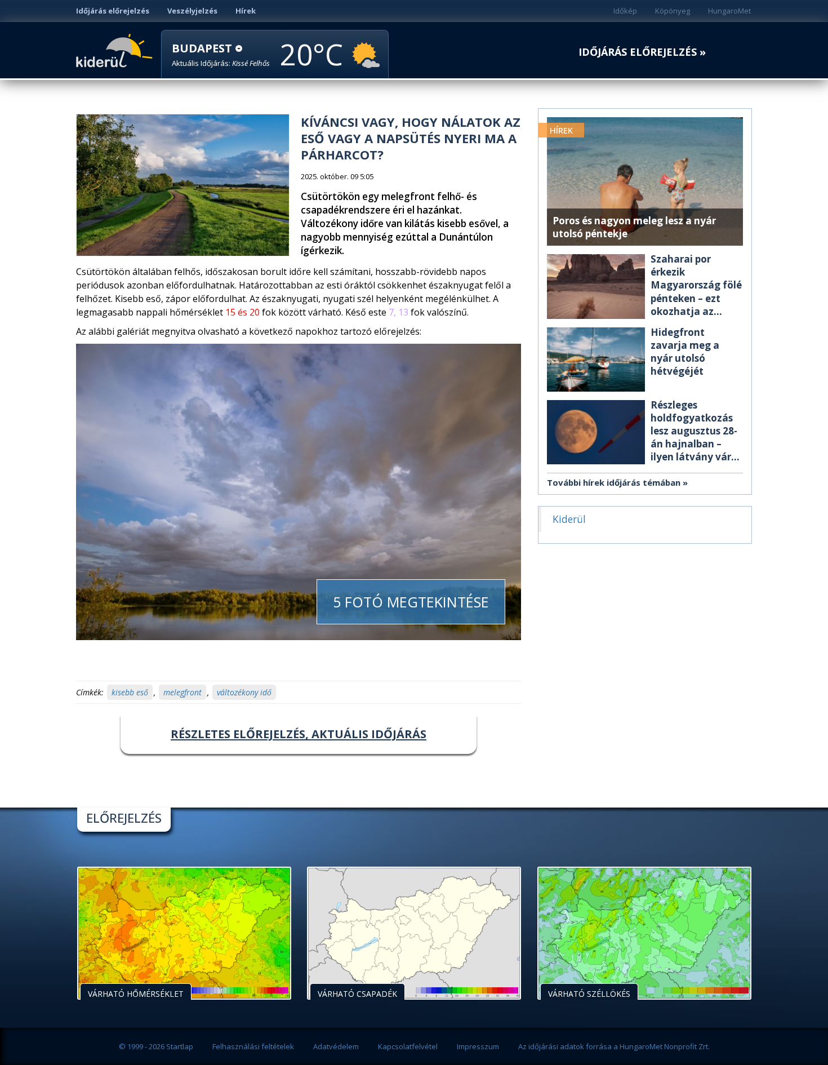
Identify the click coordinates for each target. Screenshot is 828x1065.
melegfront (182, 692)
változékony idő (244, 692)
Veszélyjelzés (192, 11)
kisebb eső (130, 692)
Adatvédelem (336, 1046)
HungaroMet (729, 11)
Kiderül (116, 50)
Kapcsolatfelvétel (408, 1046)
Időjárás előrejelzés (112, 11)
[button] (221, 54)
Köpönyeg (672, 11)
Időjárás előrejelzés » (642, 52)
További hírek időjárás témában (613, 482)
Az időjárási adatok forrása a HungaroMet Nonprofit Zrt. (614, 1046)
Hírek (245, 11)
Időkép (625, 11)
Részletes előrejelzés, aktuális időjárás (298, 734)
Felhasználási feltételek (253, 1046)
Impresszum (478, 1046)
